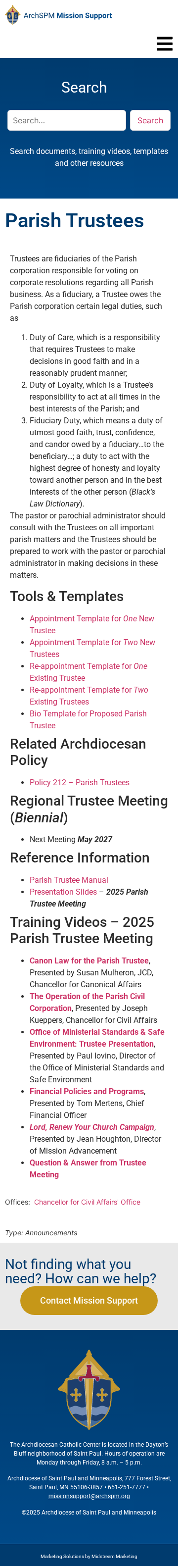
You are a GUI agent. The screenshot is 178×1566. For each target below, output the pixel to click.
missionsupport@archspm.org (89, 1496)
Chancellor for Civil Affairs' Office (88, 1202)
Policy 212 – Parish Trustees (80, 782)
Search (150, 120)
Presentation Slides (63, 892)
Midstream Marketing (114, 1556)
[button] (164, 44)
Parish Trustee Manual (69, 880)
